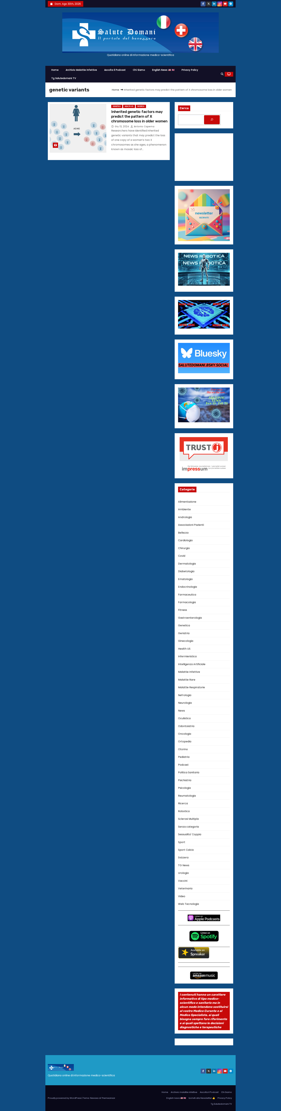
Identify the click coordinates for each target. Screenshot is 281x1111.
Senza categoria (188, 827)
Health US (129, 106)
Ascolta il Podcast (115, 70)
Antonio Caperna (143, 126)
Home (55, 70)
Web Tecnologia (188, 904)
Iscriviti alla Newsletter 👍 (202, 1098)
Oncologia (184, 734)
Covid (181, 556)
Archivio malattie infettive (81, 70)
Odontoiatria (186, 726)
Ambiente (184, 509)
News (181, 711)
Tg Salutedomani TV (63, 78)
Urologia (183, 873)
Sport (181, 842)
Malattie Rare (186, 680)
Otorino (183, 749)
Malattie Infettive (189, 672)
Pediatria (183, 757)
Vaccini (182, 881)
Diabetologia (186, 571)
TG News (183, 865)
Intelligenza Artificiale (191, 664)
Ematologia (185, 579)
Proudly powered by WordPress (65, 1098)
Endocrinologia (187, 587)
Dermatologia (187, 564)
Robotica (184, 811)
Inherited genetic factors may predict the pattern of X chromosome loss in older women (139, 117)
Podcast (183, 765)
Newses (94, 1098)
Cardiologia (185, 540)
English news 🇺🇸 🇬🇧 (163, 70)
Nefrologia (184, 695)
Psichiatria (184, 780)
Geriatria (183, 633)
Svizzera (183, 857)
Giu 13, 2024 (122, 126)
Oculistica (184, 718)
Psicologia (184, 788)
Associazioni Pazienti (191, 525)
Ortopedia (184, 741)
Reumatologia (187, 796)
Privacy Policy (190, 70)
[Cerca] (212, 119)
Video (181, 896)
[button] (222, 74)
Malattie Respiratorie (191, 687)
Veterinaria (185, 888)
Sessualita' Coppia (189, 834)
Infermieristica (187, 656)
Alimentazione (187, 502)
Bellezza (183, 533)
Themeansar (108, 1098)
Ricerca (140, 106)
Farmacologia (187, 602)
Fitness (182, 610)
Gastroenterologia (190, 618)
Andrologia (185, 517)
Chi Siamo (139, 70)
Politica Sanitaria (188, 772)
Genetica (117, 106)
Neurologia (185, 703)
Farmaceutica (187, 594)
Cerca (184, 108)
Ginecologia (185, 641)
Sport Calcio (186, 850)
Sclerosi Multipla (188, 819)
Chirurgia (184, 548)
